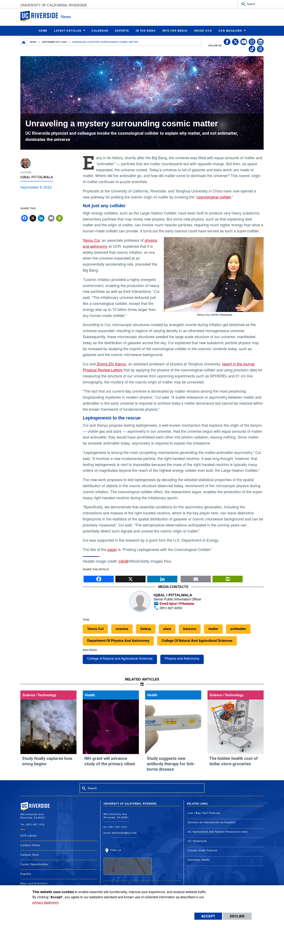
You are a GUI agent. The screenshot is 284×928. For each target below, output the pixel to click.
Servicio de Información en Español (212, 822)
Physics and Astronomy (182, 658)
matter (213, 628)
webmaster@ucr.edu (124, 832)
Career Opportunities (34, 864)
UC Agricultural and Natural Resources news (218, 831)
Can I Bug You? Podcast (204, 813)
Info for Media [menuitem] (174, 30)
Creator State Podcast (202, 850)
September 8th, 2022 (54, 41)
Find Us (115, 850)
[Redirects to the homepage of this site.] (24, 42)
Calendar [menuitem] (100, 30)
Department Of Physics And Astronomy (118, 640)
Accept (208, 916)
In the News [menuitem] (146, 30)
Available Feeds (199, 859)
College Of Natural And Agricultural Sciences (197, 640)
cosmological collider (214, 197)
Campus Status (30, 845)
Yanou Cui (91, 240)
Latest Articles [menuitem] (67, 30)
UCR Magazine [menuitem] (230, 30)
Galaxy (145, 628)
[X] (130, 578)
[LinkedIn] (162, 578)
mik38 (123, 561)
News (66, 16)
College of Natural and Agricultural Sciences (120, 658)
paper (112, 549)
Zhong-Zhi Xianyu (111, 363)
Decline (237, 916)
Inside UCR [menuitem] (203, 30)
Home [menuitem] (43, 30)
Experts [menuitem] (122, 30)
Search (251, 4)
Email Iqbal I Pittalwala (176, 603)
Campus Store (29, 854)
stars (167, 628)
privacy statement (45, 902)
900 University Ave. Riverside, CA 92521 (116, 815)
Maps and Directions (34, 883)
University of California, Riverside (53, 5)
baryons (189, 628)
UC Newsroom (197, 841)
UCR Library (28, 835)
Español (25, 874)
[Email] (196, 578)
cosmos (122, 628)
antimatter (238, 628)
